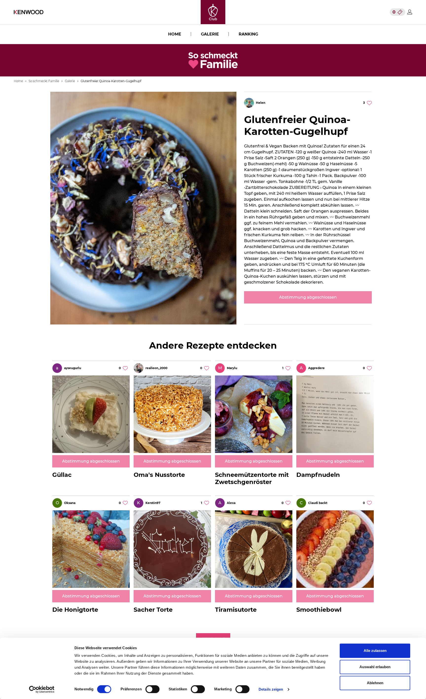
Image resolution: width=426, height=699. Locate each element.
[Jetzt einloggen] (409, 12)
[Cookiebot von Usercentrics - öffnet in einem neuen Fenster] (41, 689)
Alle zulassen (375, 650)
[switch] (152, 689)
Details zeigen (271, 689)
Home (174, 34)
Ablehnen (375, 683)
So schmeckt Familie (44, 81)
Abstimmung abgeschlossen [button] (308, 297)
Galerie (210, 34)
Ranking (248, 34)
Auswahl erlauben (374, 667)
